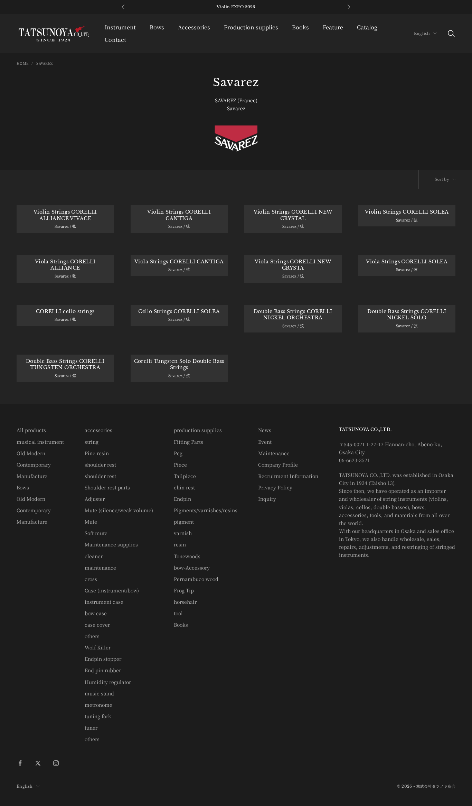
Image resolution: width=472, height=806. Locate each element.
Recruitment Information (288, 475)
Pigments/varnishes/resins (205, 510)
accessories (98, 430)
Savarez (44, 63)
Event (265, 441)
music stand (99, 693)
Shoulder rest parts (107, 487)
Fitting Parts (188, 441)
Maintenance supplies (111, 544)
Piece (180, 464)
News (264, 430)
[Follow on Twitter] (38, 763)
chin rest (184, 487)
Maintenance (274, 453)
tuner (91, 727)
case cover (97, 624)
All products (31, 430)
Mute (91, 521)
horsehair (185, 601)
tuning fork (98, 716)
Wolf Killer (98, 647)
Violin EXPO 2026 (236, 6)
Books (300, 27)
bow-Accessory (192, 567)
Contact (115, 40)
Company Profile (278, 464)
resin (180, 544)
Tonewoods (187, 556)
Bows (157, 27)
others (92, 635)
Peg (178, 453)
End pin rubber (103, 670)
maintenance (100, 567)
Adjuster (95, 498)
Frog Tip (184, 590)
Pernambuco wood (196, 578)
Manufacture (32, 475)
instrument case (104, 601)
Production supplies (251, 27)
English (422, 33)
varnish (183, 532)
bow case (96, 613)
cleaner (94, 556)
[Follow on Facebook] (20, 763)
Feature (333, 27)
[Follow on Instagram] (56, 763)
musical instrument (40, 441)
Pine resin (97, 453)
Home (23, 63)
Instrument (120, 27)
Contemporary (34, 464)
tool (178, 613)
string (91, 441)
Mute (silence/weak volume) (119, 510)
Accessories (194, 27)
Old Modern (31, 453)
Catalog (367, 27)
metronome (98, 704)
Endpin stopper (103, 658)
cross (91, 578)
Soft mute (96, 532)
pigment (184, 521)
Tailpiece (185, 475)
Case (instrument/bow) (112, 590)
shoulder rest (100, 464)
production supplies (198, 430)
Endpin (182, 498)
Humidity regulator (108, 681)
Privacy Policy (275, 487)
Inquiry (267, 498)
